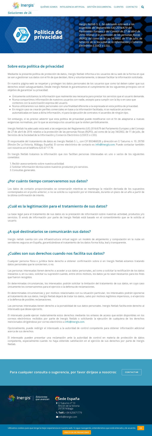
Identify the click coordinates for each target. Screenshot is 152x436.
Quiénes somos (48, 6)
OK (140, 428)
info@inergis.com (105, 144)
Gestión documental (99, 6)
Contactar (131, 372)
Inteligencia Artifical (72, 6)
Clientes (119, 6)
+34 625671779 (73, 412)
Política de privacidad (77, 432)
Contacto (131, 6)
